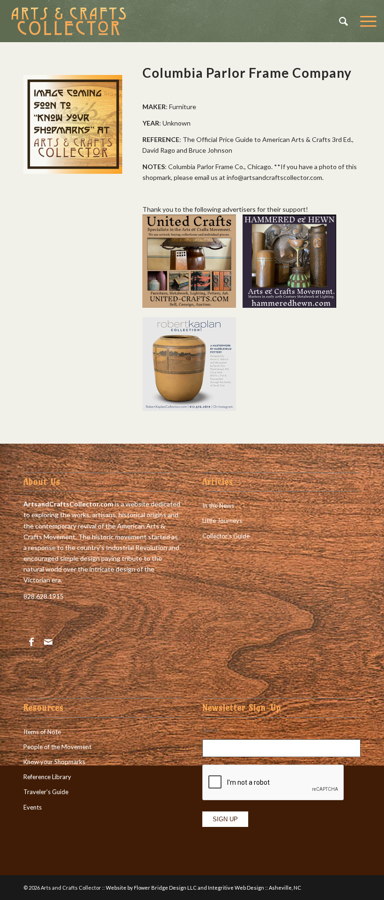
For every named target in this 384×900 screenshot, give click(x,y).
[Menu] (364, 21)
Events (32, 807)
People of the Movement (57, 747)
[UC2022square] (189, 305)
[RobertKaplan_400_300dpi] (189, 408)
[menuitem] (340, 21)
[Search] (340, 21)
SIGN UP (225, 819)
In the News (218, 505)
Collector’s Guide (226, 536)
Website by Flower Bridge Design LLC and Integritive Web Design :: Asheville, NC (203, 888)
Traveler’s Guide (45, 792)
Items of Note (42, 732)
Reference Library (47, 777)
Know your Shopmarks (54, 762)
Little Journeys (222, 520)
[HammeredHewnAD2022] (289, 305)
